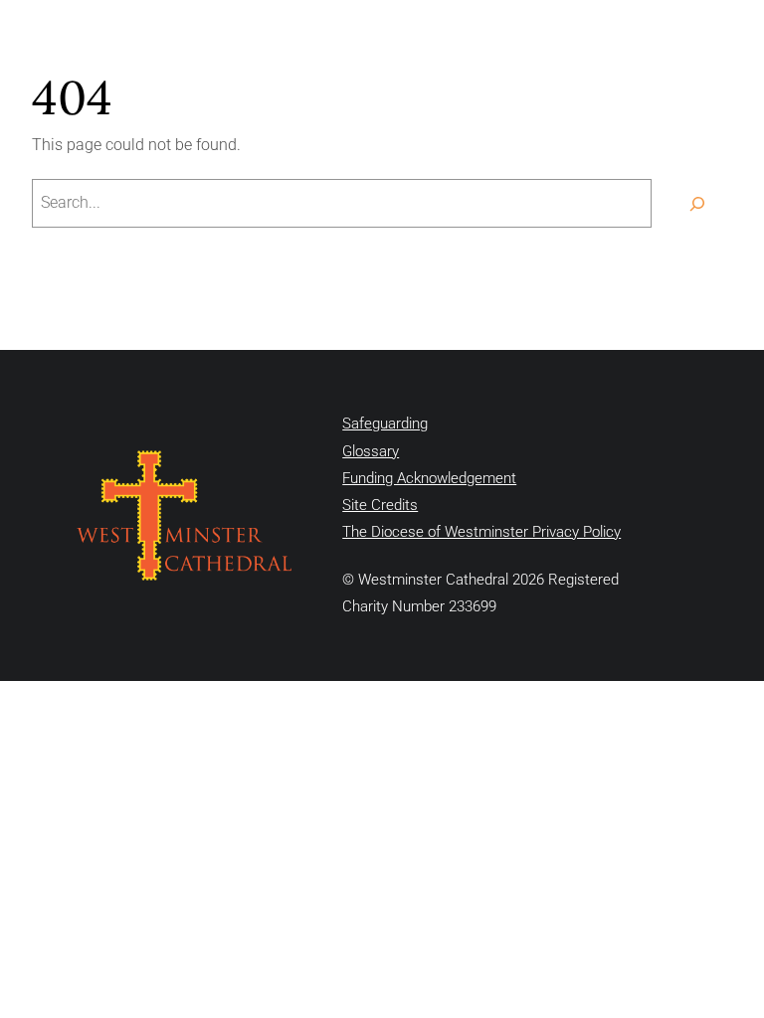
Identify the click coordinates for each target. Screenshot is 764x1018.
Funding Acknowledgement (429, 478)
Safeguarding (385, 423)
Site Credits (380, 505)
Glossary (370, 451)
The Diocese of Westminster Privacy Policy (481, 532)
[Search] (697, 203)
